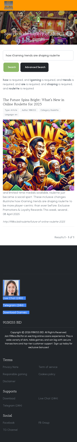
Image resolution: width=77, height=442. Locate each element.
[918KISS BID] (8, 5)
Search (12, 67)
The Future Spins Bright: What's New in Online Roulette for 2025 (33, 102)
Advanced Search (35, 67)
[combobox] (38, 55)
